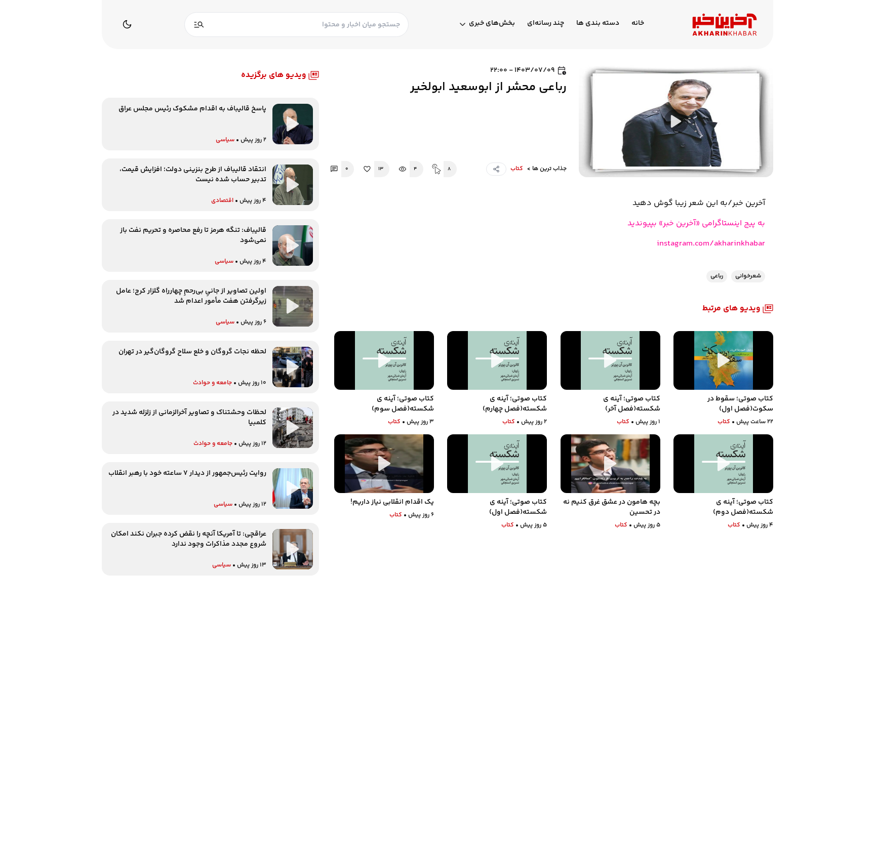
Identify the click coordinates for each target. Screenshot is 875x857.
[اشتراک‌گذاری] (496, 169)
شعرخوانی (748, 276)
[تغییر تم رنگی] (127, 24)
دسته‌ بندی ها (597, 23)
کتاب (516, 169)
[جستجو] (199, 24)
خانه (637, 23)
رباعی (716, 276)
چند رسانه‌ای (545, 23)
